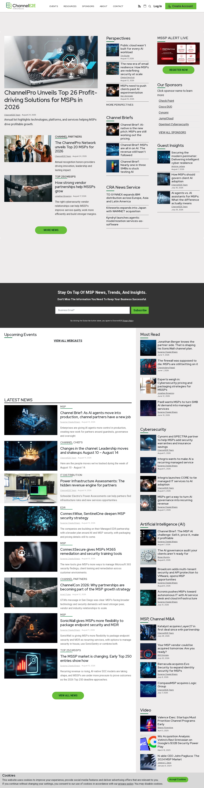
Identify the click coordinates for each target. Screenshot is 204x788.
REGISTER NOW (178, 69)
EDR (63, 507)
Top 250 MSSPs (65, 176)
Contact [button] (118, 6)
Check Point (166, 100)
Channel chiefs (71, 442)
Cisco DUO (165, 106)
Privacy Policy (128, 321)
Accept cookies (177, 779)
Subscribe (140, 310)
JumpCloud (166, 118)
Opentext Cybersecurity (174, 124)
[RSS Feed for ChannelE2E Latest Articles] (139, 6)
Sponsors (88, 6)
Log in (158, 6)
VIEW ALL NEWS (68, 695)
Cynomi (163, 112)
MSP (63, 406)
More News (51, 230)
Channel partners (68, 136)
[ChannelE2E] (21, 6)
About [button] (103, 6)
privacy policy (125, 783)
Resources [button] (70, 6)
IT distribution (71, 475)
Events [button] (54, 6)
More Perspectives (119, 104)
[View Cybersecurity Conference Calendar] (145, 6)
